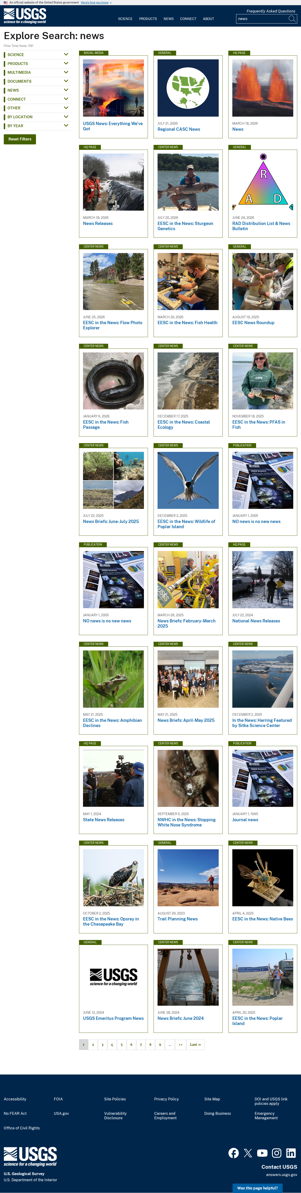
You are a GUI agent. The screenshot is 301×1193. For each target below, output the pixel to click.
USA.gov (61, 1113)
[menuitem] (125, 16)
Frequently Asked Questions (271, 11)
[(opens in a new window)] (233, 1152)
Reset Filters (19, 139)
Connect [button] (17, 99)
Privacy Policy (166, 1099)
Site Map (212, 1099)
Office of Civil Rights (22, 1128)
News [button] (13, 90)
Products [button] (18, 63)
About (208, 19)
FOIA (58, 1099)
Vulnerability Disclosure (115, 1115)
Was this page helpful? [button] (257, 1188)
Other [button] (14, 108)
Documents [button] (20, 81)
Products (148, 19)
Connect (188, 19)
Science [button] (16, 55)
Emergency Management (266, 1115)
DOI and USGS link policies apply (271, 1101)
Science (125, 19)
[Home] (25, 22)
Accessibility (15, 1099)
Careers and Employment (165, 1115)
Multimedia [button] (19, 72)
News (169, 19)
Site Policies (115, 1099)
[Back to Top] (284, 1176)
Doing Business (217, 1113)
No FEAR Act (15, 1113)
